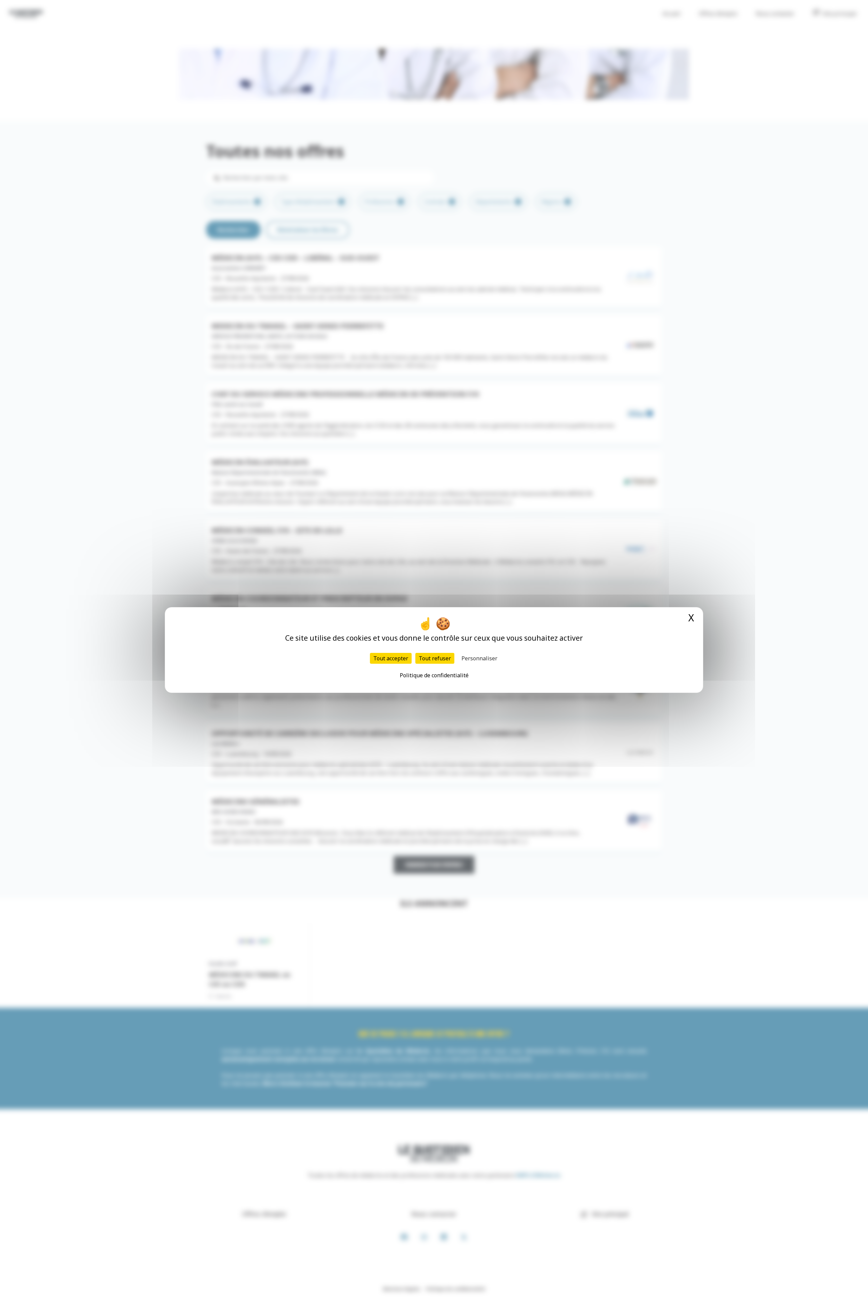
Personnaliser (479, 658)
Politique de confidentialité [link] (434, 675)
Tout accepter (390, 658)
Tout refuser (435, 658)
